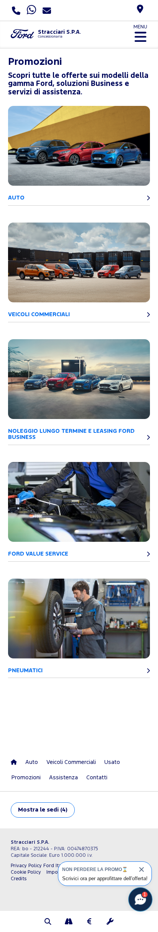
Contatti (96, 777)
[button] (48, 922)
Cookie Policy (26, 872)
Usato (112, 762)
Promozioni (26, 777)
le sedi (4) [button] (42, 809)
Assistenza (63, 777)
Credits (18, 879)
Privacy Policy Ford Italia (39, 866)
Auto (31, 762)
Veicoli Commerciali (71, 762)
